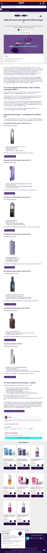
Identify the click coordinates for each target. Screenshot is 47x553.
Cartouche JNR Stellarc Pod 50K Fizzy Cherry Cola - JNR (36, 487)
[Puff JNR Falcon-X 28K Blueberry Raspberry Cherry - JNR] (9, 451)
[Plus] (15, 465)
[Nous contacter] (43, 538)
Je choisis (7, 547)
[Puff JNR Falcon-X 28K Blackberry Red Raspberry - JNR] (23, 451)
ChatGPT (7, 428)
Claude (26, 428)
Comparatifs (17, 15)
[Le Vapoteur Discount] (21, 3)
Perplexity (14, 428)
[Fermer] (1, 9)
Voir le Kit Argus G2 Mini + (10, 156)
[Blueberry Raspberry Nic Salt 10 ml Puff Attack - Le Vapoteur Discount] (23, 507)
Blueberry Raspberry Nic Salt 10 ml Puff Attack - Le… (23, 515)
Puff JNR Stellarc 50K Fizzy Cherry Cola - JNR (22, 487)
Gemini (20, 428)
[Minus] (10, 465)
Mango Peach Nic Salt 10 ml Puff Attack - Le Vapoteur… (9, 487)
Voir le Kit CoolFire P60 (9, 267)
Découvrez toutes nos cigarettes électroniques (14, 411)
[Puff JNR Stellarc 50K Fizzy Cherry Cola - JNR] (23, 479)
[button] (43, 3)
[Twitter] (34, 538)
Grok (31, 428)
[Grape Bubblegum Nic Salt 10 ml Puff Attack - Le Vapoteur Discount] (37, 451)
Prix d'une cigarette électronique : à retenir (11, 61)
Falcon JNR (5, 462)
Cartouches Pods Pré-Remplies (36, 489)
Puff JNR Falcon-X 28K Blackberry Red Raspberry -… (23, 460)
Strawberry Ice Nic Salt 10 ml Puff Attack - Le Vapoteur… (9, 515)
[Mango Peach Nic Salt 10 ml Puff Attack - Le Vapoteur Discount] (9, 479)
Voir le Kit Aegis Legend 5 (10, 340)
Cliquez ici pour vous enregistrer (23, 438)
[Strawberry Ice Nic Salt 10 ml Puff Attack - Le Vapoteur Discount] (9, 507)
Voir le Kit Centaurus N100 (10, 304)
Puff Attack (33, 462)
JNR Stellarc (19, 489)
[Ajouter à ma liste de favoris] (15, 456)
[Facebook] (31, 538)
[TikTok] (38, 538)
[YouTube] (40, 538)
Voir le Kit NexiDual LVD (9, 193)
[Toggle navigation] (2, 3)
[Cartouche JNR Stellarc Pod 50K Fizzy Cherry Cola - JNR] (37, 479)
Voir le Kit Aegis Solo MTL (10, 377)
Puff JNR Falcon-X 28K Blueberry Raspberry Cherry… (10, 460)
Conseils (24, 15)
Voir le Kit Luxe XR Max (9, 230)
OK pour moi (19, 547)
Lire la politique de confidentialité (7, 543)
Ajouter (9, 468)
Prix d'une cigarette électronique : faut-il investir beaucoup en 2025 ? (14, 58)
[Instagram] (36, 538)
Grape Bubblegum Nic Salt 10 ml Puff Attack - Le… (37, 460)
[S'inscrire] (27, 538)
